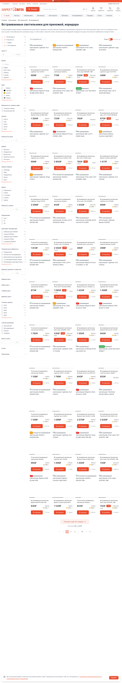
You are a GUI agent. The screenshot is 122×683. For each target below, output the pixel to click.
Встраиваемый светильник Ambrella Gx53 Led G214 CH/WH (86, 243)
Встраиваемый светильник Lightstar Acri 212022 (109, 285)
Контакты (35, 3)
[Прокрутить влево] (116, 15)
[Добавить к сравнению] (49, 49)
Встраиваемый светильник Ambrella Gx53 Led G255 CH (86, 372)
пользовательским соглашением (17, 678)
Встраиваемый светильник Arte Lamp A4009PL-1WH (63, 329)
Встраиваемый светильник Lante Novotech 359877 (109, 372)
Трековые (64, 15)
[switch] (111, 39)
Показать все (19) (6, 244)
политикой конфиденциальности (90, 676)
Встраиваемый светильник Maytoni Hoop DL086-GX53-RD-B (40, 114)
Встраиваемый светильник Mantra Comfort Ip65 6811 (109, 157)
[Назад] (63, 531)
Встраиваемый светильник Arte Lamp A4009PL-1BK (86, 71)
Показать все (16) (6, 131)
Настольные (53, 15)
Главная (4, 20)
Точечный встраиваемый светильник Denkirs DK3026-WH (39, 458)
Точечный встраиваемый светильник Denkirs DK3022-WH (39, 415)
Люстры (16, 15)
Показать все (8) (6, 182)
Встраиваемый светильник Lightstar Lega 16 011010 (109, 71)
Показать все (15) (6, 161)
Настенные (40, 15)
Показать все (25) (6, 100)
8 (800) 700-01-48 (113, 3)
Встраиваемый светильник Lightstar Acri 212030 (40, 157)
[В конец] (90, 531)
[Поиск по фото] (84, 9)
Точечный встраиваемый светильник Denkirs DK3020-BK (62, 200)
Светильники (28, 15)
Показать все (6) (6, 317)
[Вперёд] (86, 531)
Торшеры (90, 15)
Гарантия (15, 3)
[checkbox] (2, 37)
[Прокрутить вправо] (119, 15)
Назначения (12, 20)
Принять (114, 677)
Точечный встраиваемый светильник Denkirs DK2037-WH (85, 501)
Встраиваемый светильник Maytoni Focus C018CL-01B (63, 157)
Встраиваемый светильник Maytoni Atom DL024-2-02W (86, 415)
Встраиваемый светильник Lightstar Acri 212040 (109, 200)
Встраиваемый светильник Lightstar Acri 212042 (63, 458)
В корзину (37, 82)
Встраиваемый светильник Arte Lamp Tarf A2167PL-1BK (109, 458)
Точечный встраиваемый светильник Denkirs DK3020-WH (62, 71)
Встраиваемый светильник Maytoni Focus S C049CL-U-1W (86, 286)
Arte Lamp (93, 75)
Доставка (22, 3)
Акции (7, 15)
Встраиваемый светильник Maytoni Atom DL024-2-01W (86, 329)
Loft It (117, 119)
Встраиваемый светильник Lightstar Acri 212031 (63, 415)
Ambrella (93, 247)
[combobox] (65, 9)
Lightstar (47, 75)
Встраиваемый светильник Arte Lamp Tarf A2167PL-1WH (63, 114)
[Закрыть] (120, 1)
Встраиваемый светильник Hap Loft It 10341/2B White (109, 114)
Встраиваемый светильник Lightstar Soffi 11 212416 (63, 372)
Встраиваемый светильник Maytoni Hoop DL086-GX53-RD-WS (86, 458)
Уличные (109, 15)
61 (82, 531)
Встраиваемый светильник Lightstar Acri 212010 (40, 71)
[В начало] (59, 531)
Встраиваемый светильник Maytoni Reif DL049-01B (40, 501)
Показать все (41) (6, 79)
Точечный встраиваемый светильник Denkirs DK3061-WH (39, 286)
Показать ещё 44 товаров (73, 522)
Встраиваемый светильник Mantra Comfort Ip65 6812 (63, 501)
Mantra (117, 161)
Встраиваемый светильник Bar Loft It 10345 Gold (86, 157)
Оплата (29, 3)
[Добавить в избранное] (49, 45)
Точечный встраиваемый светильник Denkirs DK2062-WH (39, 329)
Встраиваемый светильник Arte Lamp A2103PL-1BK (109, 501)
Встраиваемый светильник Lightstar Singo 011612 (40, 200)
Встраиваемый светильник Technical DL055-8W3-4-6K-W (109, 415)
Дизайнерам (43, 3)
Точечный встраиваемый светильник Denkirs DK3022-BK (39, 372)
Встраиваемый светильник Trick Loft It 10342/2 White (63, 285)
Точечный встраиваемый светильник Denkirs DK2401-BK (40, 243)
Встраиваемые (77, 15)
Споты (100, 15)
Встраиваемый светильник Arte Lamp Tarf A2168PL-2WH (86, 200)
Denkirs (70, 75)
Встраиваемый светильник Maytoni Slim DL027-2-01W (109, 329)
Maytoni (47, 118)
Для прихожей (22, 20)
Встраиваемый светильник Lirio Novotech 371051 (86, 114)
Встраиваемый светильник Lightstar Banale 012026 (109, 243)
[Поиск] (86, 9)
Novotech (93, 119)
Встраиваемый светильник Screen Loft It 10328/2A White (63, 243)
